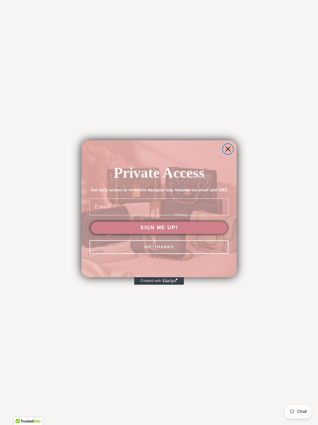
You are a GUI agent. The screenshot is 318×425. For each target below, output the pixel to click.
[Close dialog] (228, 149)
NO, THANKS (159, 247)
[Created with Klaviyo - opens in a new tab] (159, 281)
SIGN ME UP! (159, 227)
